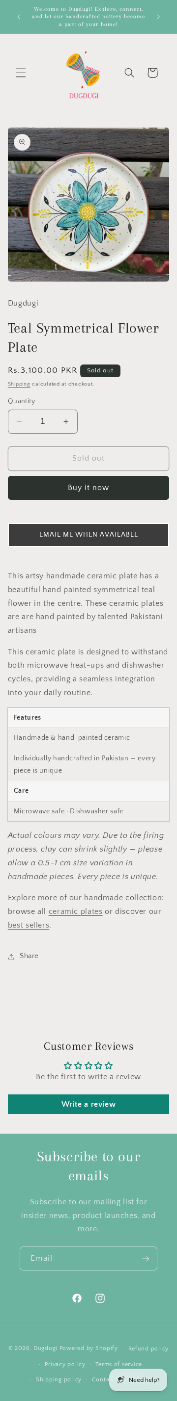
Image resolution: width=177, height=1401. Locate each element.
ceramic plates (76, 912)
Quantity (21, 401)
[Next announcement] (158, 16)
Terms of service (118, 1364)
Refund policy (148, 1349)
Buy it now (89, 488)
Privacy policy (65, 1364)
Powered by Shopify (88, 1348)
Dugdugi (45, 1348)
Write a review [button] (88, 1104)
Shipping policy (59, 1379)
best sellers (29, 925)
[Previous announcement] (19, 16)
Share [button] (29, 956)
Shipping (19, 384)
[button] (20, 72)
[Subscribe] (145, 1258)
